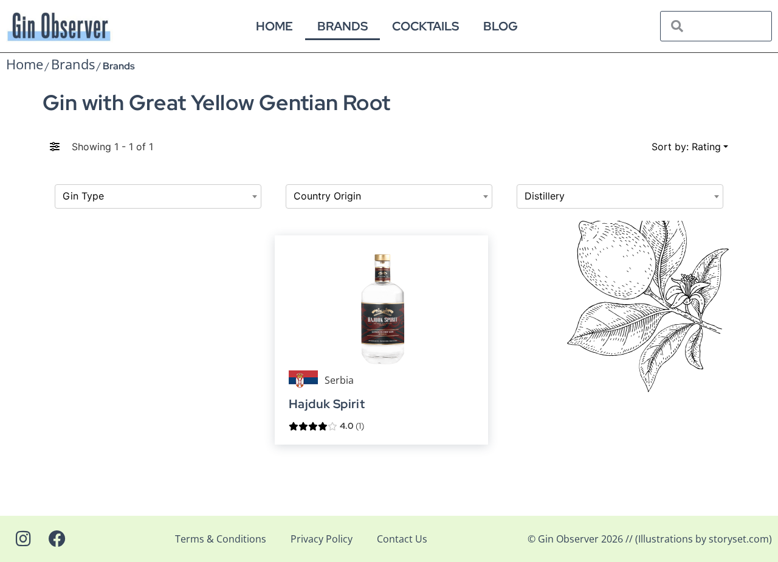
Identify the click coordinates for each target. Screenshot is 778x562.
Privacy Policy (322, 539)
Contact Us (402, 539)
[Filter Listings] (55, 146)
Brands (342, 26)
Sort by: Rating (686, 146)
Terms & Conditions (220, 539)
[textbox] (158, 196)
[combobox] (158, 196)
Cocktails (425, 26)
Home (274, 26)
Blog (500, 26)
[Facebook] (57, 539)
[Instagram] (23, 539)
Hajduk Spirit (327, 404)
